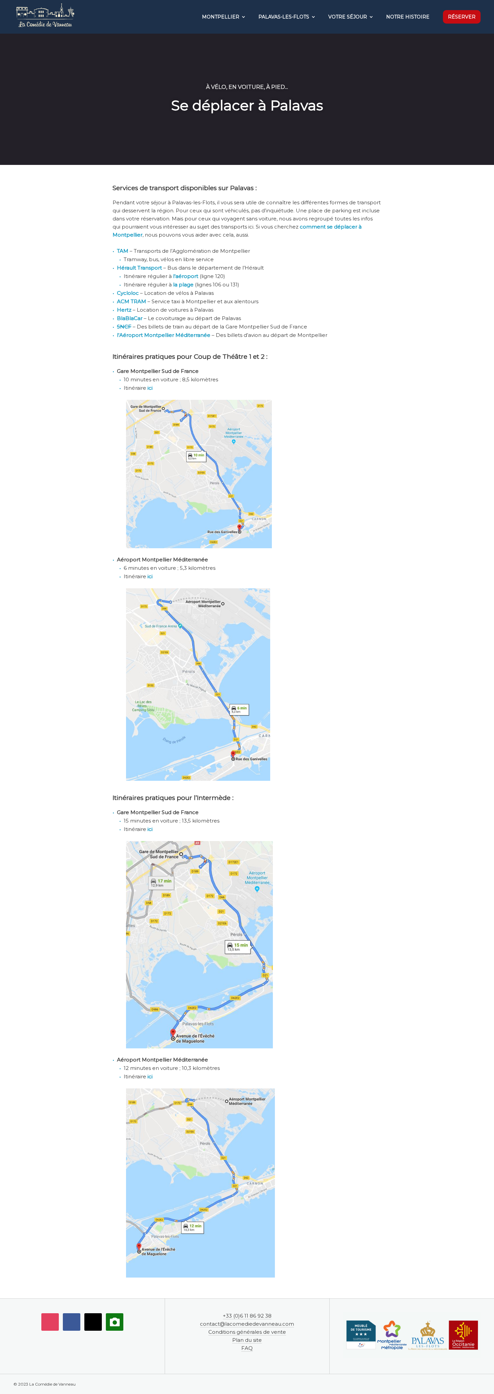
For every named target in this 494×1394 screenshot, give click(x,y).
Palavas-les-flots (283, 17)
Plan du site (247, 1340)
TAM (122, 251)
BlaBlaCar (129, 318)
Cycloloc (128, 293)
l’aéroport (185, 276)
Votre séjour (347, 17)
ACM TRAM (131, 301)
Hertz (124, 310)
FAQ (247, 1348)
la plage (183, 284)
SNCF (124, 326)
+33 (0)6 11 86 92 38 (247, 1316)
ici (150, 388)
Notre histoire (407, 17)
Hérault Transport (139, 268)
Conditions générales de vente (247, 1332)
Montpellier (220, 17)
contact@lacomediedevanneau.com (247, 1324)
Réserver (462, 17)
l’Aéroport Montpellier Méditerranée (163, 335)
